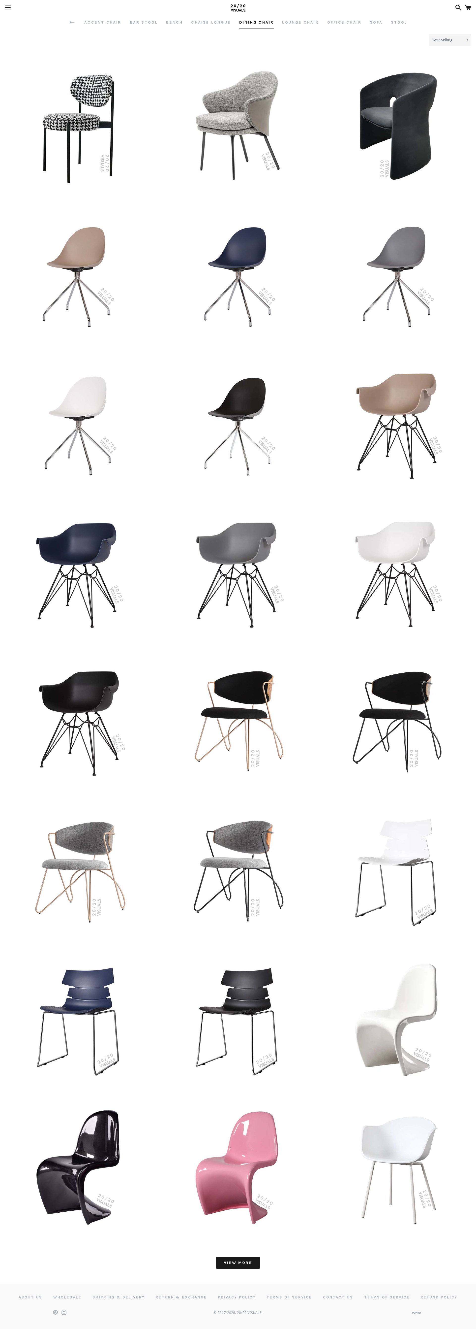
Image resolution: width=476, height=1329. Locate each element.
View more (238, 1262)
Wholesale (67, 1297)
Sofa (376, 22)
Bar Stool (144, 22)
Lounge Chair (300, 22)
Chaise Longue (211, 22)
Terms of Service (289, 1297)
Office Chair (344, 22)
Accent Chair (102, 22)
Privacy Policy (237, 1297)
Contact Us (338, 1297)
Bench (174, 22)
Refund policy (439, 1297)
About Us (30, 1297)
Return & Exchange (181, 1297)
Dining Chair (256, 22)
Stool (399, 22)
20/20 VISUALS (249, 1312)
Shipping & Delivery (118, 1297)
